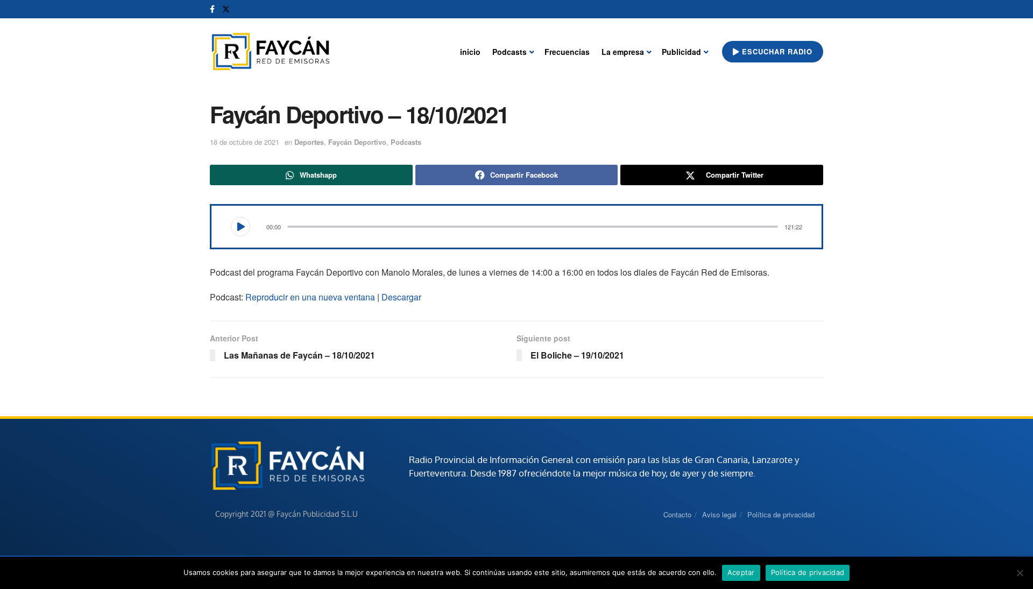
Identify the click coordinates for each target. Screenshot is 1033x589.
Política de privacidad (781, 514)
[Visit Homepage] (270, 52)
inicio (470, 51)
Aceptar (741, 572)
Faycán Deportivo (357, 142)
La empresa (623, 51)
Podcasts (509, 51)
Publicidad (681, 51)
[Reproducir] (240, 226)
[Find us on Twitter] (226, 9)
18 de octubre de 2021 (244, 142)
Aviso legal (719, 514)
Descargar (401, 297)
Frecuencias (567, 51)
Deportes (309, 142)
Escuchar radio (775, 51)
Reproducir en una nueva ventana (310, 297)
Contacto (677, 514)
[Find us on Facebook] (212, 9)
